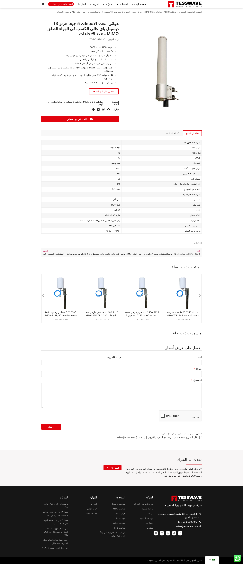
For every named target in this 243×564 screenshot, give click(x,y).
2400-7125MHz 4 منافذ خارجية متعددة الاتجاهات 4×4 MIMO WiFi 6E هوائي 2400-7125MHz (183, 314)
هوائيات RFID (119, 528)
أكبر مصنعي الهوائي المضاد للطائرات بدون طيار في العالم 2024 (56, 531)
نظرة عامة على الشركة (144, 504)
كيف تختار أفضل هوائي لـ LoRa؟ (55, 548)
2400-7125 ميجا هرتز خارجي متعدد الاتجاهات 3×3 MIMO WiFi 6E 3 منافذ (101, 314)
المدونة (94, 504)
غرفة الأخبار (92, 509)
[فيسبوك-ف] (180, 533)
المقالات (64, 497)
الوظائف (150, 513)
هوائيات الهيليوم (118, 523)
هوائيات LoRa (119, 518)
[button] (43, 4)
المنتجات (124, 4)
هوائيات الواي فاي (118, 504)
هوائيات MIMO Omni (153, 12)
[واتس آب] (162, 533)
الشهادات (150, 523)
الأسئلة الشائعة (90, 513)
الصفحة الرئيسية (139, 4)
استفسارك (197, 380)
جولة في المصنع (147, 518)
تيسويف (169, 560)
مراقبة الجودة (148, 509)
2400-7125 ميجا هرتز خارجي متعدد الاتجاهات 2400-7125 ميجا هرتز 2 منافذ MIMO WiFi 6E (142, 314)
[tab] (192, 133)
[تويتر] (174, 533)
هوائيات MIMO (170, 12)
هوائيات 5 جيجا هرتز (72, 101)
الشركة (109, 4)
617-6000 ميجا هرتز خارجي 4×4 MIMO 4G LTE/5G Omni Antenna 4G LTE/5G (60, 314)
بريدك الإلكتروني (114, 357)
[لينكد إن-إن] (168, 533)
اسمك (199, 357)
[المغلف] (156, 533)
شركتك (198, 369)
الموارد (96, 4)
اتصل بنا (82, 4)
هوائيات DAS (120, 513)
